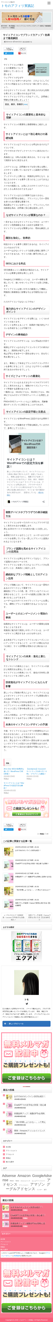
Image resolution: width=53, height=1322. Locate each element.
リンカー (39, 1189)
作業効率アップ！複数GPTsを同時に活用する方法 (33, 877)
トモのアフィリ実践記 (17, 6)
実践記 (42, 834)
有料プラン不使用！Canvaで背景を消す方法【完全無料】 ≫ (39, 917)
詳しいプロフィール (16, 1023)
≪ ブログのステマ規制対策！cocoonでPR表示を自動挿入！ (13, 917)
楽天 (45, 1189)
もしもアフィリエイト (38, 1181)
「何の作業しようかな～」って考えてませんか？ (33, 890)
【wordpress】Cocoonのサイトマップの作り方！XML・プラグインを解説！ (36, 771)
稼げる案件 (10, 1162)
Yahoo (17, 1181)
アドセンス (10, 1154)
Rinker (12, 1181)
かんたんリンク (25, 1181)
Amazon (24, 1176)
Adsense (9, 1176)
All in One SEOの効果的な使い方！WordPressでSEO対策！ (14, 771)
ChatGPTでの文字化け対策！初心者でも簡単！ (32, 863)
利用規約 (17, 1256)
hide (25, 104)
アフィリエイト (11, 1151)
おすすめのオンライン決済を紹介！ (28, 850)
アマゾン (37, 1184)
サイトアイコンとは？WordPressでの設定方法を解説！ (14, 785)
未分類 (8, 1147)
